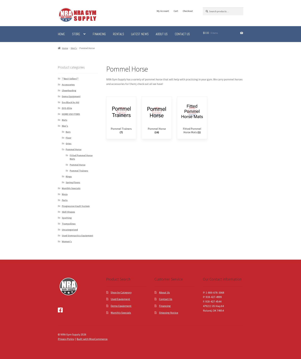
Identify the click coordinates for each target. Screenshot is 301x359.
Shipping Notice (168, 312)
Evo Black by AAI (70, 102)
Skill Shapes (68, 211)
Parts (65, 200)
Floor (68, 137)
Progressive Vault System (76, 206)
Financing (99, 34)
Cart (176, 11)
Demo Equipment (71, 96)
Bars (68, 131)
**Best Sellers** (70, 78)
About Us (162, 34)
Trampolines (69, 223)
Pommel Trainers (79, 170)
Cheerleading (69, 90)
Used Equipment (120, 299)
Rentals (118, 34)
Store (76, 34)
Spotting (67, 217)
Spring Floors (73, 182)
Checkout (188, 11)
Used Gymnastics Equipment (77, 235)
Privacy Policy (66, 339)
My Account (163, 11)
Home (61, 34)
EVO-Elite (67, 108)
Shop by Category (121, 292)
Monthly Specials (71, 188)
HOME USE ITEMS (71, 114)
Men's (74, 48)
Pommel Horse (73, 149)
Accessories (68, 84)
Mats (64, 120)
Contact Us (182, 34)
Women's (67, 241)
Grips (68, 143)
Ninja (65, 194)
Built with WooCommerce (92, 339)
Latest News (140, 34)
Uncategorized (70, 229)
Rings (69, 176)
